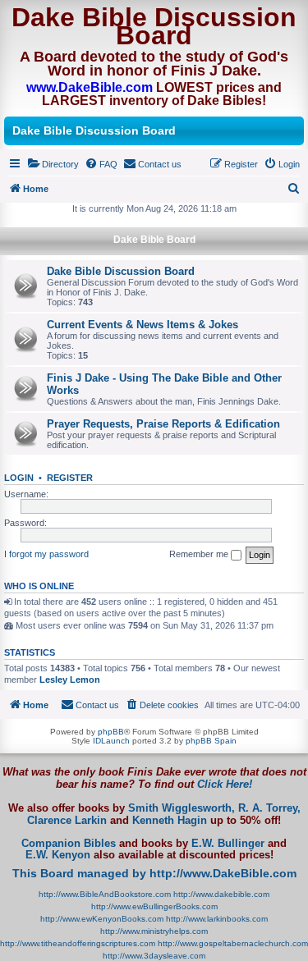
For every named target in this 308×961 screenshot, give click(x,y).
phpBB (111, 731)
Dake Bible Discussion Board (121, 271)
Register (70, 478)
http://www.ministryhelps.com (154, 931)
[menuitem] (53, 164)
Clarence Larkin (67, 820)
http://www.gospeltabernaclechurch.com (233, 943)
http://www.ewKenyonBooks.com (101, 918)
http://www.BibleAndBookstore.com (105, 894)
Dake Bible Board (154, 239)
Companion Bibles (68, 843)
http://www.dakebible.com (221, 894)
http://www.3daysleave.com (154, 955)
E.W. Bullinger (227, 843)
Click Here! (224, 784)
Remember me (200, 554)
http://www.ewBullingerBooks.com (154, 906)
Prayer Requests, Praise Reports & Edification (163, 424)
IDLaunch (111, 740)
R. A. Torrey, (269, 808)
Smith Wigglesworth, (181, 808)
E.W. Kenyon (57, 855)
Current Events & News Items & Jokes (142, 324)
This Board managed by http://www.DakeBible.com (154, 873)
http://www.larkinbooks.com (217, 918)
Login (19, 478)
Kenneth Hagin (169, 820)
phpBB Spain (211, 740)
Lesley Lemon (69, 679)
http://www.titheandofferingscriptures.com (77, 943)
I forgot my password (46, 554)
